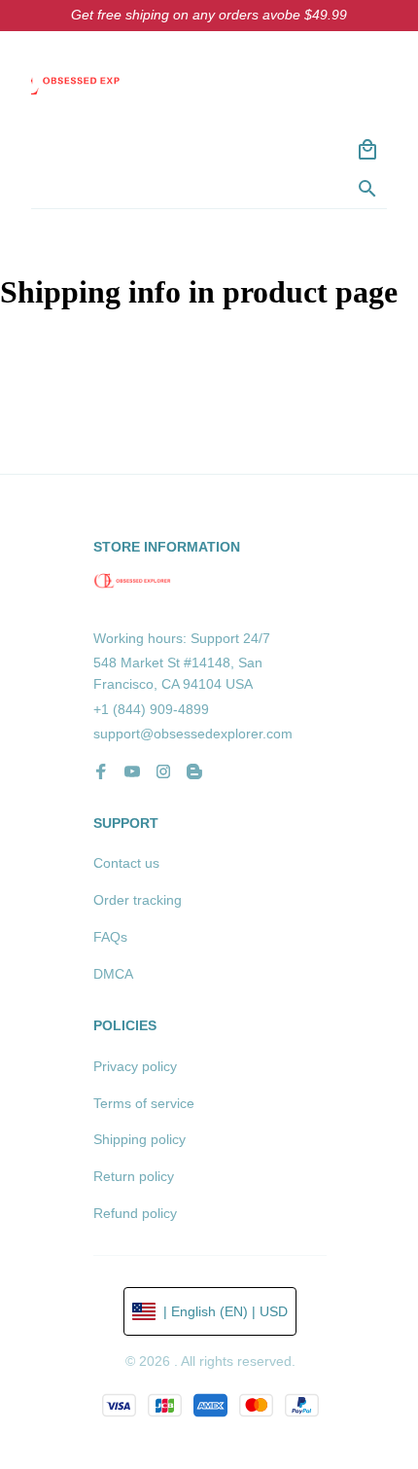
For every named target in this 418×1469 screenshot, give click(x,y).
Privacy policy (135, 1066)
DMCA (113, 974)
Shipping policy (139, 1139)
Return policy (133, 1176)
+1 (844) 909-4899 (151, 709)
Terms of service (143, 1103)
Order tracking (137, 900)
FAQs (110, 937)
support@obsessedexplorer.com (193, 733)
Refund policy (135, 1213)
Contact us (126, 863)
